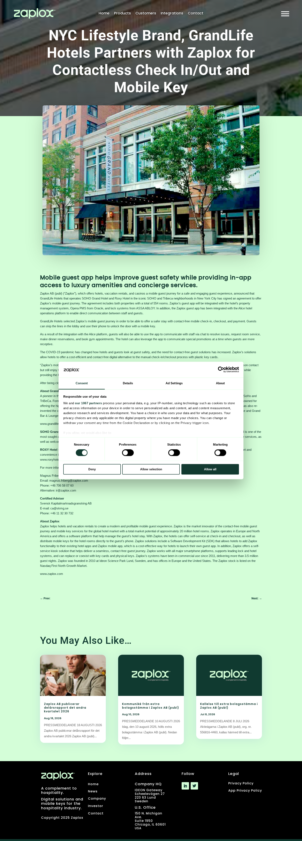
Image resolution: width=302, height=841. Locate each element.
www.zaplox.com (51, 573)
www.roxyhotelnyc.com (55, 459)
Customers (145, 14)
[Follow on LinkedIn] (185, 786)
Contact (195, 14)
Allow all (210, 469)
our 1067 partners (88, 403)
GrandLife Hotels (51, 298)
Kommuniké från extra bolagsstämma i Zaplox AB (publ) (151, 706)
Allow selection (151, 469)
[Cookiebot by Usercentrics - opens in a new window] (221, 370)
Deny (92, 469)
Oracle (98, 308)
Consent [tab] (82, 383)
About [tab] (220, 383)
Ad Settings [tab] (174, 383)
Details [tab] (128, 383)
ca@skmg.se (59, 508)
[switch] (128, 453)
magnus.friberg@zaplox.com (68, 480)
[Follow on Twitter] (194, 786)
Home (104, 14)
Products (122, 14)
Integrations (172, 14)
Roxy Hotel (122, 298)
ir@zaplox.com (66, 490)
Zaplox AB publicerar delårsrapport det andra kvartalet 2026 (65, 707)
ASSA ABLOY (145, 308)
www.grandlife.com (53, 423)
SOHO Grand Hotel (95, 298)
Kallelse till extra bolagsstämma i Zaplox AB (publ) (229, 706)
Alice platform (98, 334)
